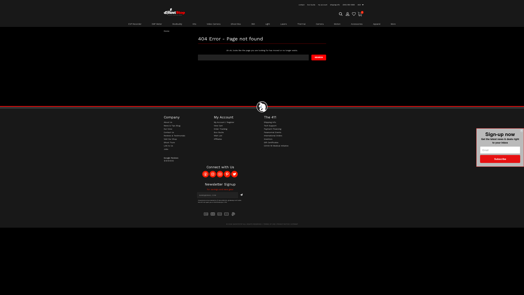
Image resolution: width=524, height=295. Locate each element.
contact (301, 5)
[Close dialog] (521, 130)
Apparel (376, 24)
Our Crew (168, 129)
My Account (219, 122)
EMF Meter (157, 24)
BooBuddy (177, 24)
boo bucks (311, 5)
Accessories (357, 24)
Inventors (268, 139)
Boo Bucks (219, 132)
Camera (320, 24)
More (393, 24)
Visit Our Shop (170, 139)
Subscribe (500, 159)
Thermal (301, 24)
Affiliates (218, 139)
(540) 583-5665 (349, 5)
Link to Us (168, 146)
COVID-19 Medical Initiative (276, 146)
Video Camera (213, 24)
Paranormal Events (272, 132)
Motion (337, 24)
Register (230, 122)
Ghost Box (236, 24)
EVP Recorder (135, 24)
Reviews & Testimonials (174, 136)
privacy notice (283, 224)
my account (322, 5)
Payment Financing (272, 129)
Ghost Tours (169, 142)
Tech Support (270, 126)
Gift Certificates (271, 142)
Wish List (218, 136)
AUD (359, 5)
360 (253, 24)
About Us (168, 122)
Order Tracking (220, 129)
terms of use (269, 224)
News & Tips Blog (172, 126)
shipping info (335, 5)
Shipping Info (270, 122)
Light (267, 24)
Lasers (283, 24)
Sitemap (294, 224)
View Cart (218, 126)
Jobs (166, 149)
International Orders (273, 136)
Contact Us (169, 132)
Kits (194, 24)
